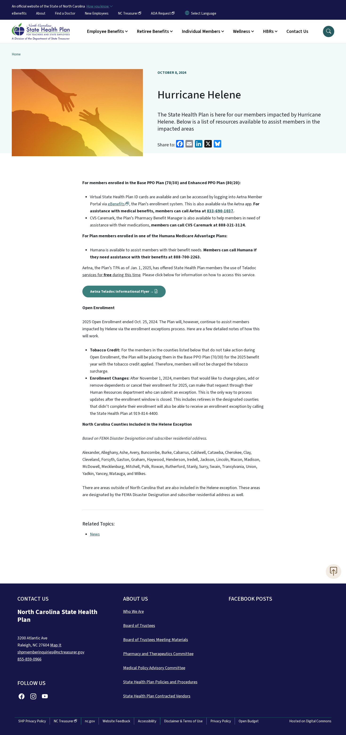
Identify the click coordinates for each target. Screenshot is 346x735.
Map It (55, 645)
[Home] (41, 26)
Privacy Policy (220, 721)
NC (128, 13)
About (40, 13)
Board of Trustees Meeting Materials (155, 640)
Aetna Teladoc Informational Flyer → (122, 291)
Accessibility (147, 721)
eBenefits (19, 13)
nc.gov (90, 721)
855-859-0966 (29, 659)
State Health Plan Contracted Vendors (156, 696)
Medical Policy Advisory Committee (154, 668)
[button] (328, 31)
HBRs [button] (268, 31)
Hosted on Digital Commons (310, 721)
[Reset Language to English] (187, 13)
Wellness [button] (241, 31)
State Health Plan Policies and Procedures (160, 682)
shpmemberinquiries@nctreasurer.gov (50, 652)
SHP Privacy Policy (32, 721)
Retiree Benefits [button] (153, 31)
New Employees (97, 13)
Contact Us (297, 31)
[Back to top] (333, 571)
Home (16, 54)
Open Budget (249, 721)
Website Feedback (116, 721)
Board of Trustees (139, 626)
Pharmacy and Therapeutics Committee (158, 654)
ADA (161, 13)
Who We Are (133, 611)
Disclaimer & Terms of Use (183, 721)
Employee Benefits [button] (105, 31)
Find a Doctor (65, 13)
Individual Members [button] (201, 31)
